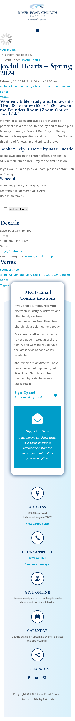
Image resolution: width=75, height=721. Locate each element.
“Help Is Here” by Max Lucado (43, 149)
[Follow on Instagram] (44, 678)
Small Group (44, 256)
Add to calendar (18, 209)
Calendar (37, 631)
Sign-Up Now (37, 431)
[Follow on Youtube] (36, 678)
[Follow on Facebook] (29, 678)
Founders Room (11, 269)
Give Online (37, 592)
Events (29, 256)
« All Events (8, 49)
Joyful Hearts (13, 251)
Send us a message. (37, 564)
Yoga (4, 97)
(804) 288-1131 (37, 557)
